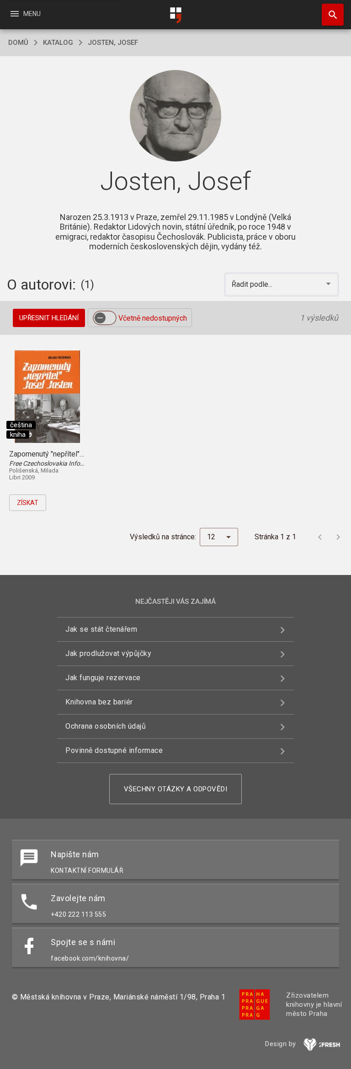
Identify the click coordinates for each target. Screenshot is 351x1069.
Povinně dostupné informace (114, 750)
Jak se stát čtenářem (101, 629)
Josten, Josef (113, 42)
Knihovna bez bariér (99, 702)
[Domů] (175, 15)
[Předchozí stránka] (320, 537)
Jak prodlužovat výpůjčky (108, 653)
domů (18, 42)
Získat (27, 502)
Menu (25, 13)
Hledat (329, 14)
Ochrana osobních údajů (105, 726)
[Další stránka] (338, 537)
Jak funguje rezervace (103, 677)
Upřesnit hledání (49, 318)
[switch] (105, 318)
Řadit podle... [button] (253, 284)
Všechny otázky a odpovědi (176, 789)
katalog (58, 42)
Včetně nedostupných (152, 318)
